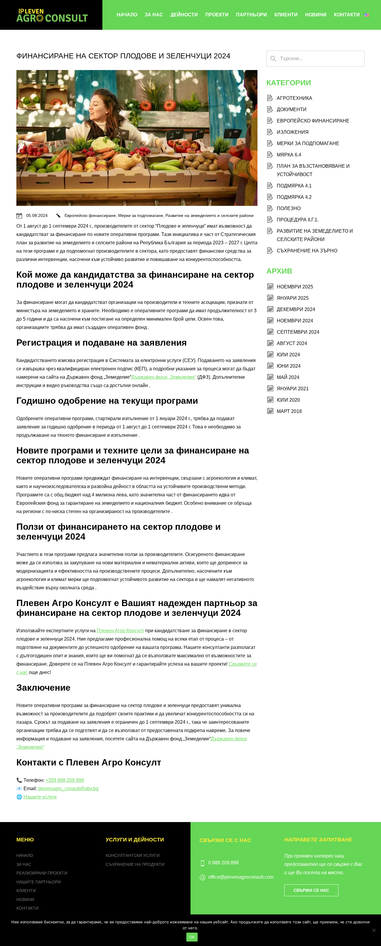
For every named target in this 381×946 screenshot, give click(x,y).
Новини (316, 14)
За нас (154, 14)
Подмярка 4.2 (294, 197)
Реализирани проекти (41, 873)
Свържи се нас (311, 890)
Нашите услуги (40, 796)
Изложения (293, 132)
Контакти (347, 14)
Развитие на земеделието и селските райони (209, 215)
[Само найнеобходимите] (374, 930)
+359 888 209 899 (65, 780)
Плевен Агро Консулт (120, 630)
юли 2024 (288, 354)
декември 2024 (296, 309)
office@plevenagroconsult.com (241, 877)
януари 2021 (293, 388)
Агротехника (294, 98)
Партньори (251, 14)
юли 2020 (288, 400)
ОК (192, 937)
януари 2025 (293, 298)
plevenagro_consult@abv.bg (68, 788)
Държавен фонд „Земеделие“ (163, 377)
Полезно (289, 208)
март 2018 (289, 411)
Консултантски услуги (133, 855)
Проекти (217, 14)
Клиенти (286, 14)
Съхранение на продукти (135, 864)
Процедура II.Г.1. (297, 219)
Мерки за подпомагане (140, 215)
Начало (127, 14)
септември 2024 (298, 332)
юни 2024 (289, 366)
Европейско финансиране (90, 215)
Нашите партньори (38, 882)
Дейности (184, 14)
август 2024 (292, 343)
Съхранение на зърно (307, 250)
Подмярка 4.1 (294, 185)
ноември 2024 (295, 320)
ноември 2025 (295, 286)
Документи (292, 109)
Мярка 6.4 (289, 154)
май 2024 (288, 377)
